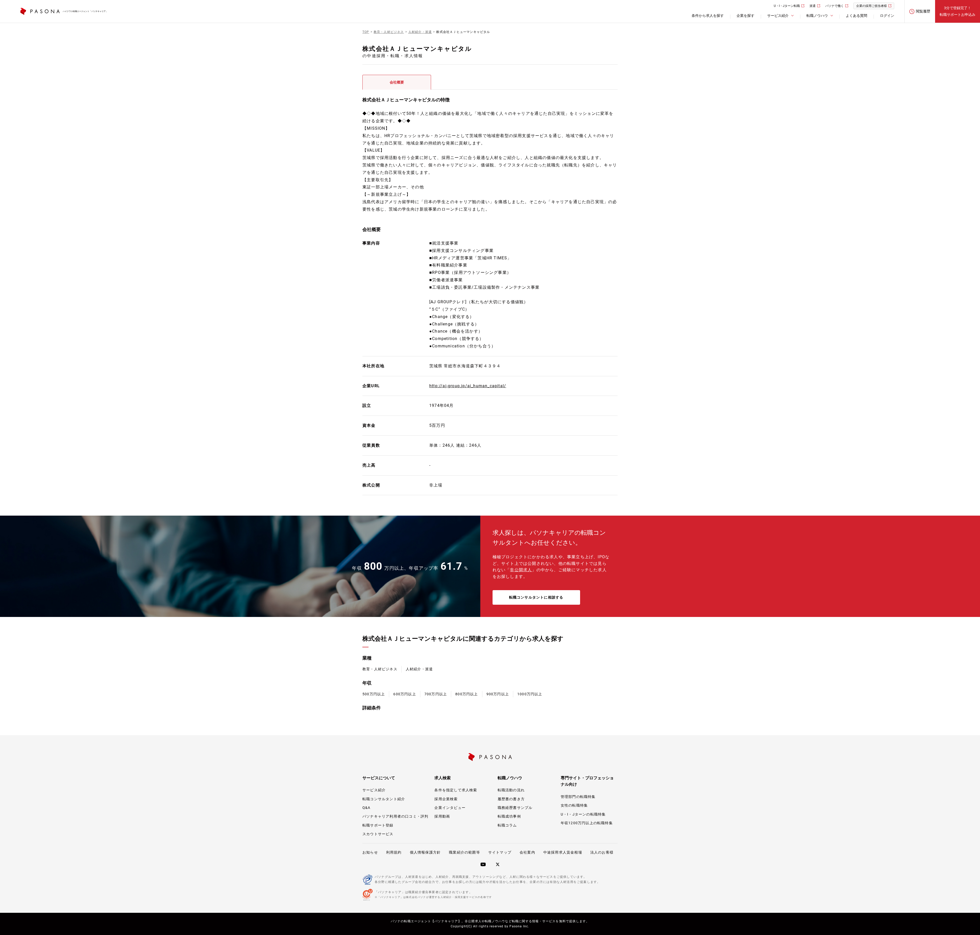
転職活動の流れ (511, 790)
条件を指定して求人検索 (455, 790)
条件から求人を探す (708, 16)
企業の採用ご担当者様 (871, 6)
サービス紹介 (374, 790)
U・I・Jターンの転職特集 (583, 814)
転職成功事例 (509, 816)
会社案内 (527, 852)
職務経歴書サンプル (515, 808)
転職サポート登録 (378, 825)
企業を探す (745, 16)
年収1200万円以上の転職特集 (587, 823)
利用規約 (394, 852)
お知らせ (370, 852)
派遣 (813, 6)
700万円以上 (435, 694)
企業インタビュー (449, 808)
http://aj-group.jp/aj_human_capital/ (467, 385)
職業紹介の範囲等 (464, 852)
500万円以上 (373, 694)
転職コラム (507, 825)
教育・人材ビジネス (379, 669)
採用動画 (442, 816)
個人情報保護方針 (425, 852)
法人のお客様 (602, 852)
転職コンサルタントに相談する (536, 597)
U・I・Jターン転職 (787, 6)
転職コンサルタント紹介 (383, 799)
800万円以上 (466, 694)
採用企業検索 (446, 799)
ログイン (887, 16)
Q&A (366, 808)
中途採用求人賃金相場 (562, 852)
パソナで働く (834, 6)
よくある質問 (856, 16)
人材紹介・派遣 (419, 669)
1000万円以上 (529, 694)
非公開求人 (521, 569)
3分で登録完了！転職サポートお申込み (957, 11)
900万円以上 (497, 694)
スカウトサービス (378, 834)
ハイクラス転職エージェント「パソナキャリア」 (85, 11)
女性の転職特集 (574, 805)
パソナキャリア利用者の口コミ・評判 (395, 816)
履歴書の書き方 (511, 799)
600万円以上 (404, 694)
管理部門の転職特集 (578, 797)
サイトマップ (499, 852)
